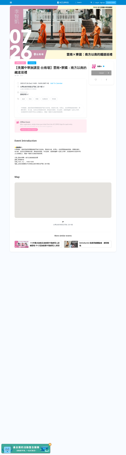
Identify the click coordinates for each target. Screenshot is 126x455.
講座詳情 (23, 94)
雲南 (30, 99)
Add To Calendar (56, 83)
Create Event (111, 2)
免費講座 (45, 99)
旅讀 (23, 99)
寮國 (37, 99)
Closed (101, 73)
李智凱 (54, 99)
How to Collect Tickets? (29, 130)
